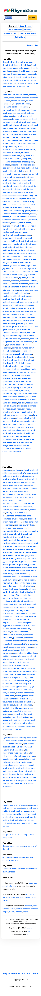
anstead (25, 97)
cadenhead (27, 506)
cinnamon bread (15, 744)
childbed (6, 165)
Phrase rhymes (10, 33)
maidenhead (17, 601)
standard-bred (14, 689)
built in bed (7, 506)
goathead (14, 232)
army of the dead (21, 805)
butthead (11, 159)
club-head (21, 168)
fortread (14, 222)
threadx (28, 83)
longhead (15, 280)
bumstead (7, 155)
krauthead (16, 271)
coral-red (18, 525)
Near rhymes (25, 26)
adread (19, 94)
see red (20, 351)
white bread (29, 439)
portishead (23, 650)
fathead (25, 213)
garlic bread (8, 555)
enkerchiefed (8, 750)
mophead (17, 293)
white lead (7, 442)
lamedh (6, 274)
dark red (12, 189)
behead (15, 119)
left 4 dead (19, 592)
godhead (23, 232)
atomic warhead (13, 808)
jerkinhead (11, 586)
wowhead (7, 451)
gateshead (7, 229)
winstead (18, 445)
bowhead (33, 134)
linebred (6, 277)
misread (6, 290)
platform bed (27, 644)
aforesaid (27, 473)
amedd (5, 97)
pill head (29, 314)
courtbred (24, 177)
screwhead (23, 348)
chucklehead (30, 519)
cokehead (7, 174)
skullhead (16, 366)
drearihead (7, 537)
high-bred (20, 247)
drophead (31, 204)
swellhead (12, 403)
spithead (28, 381)
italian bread (29, 759)
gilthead (25, 229)
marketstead (8, 604)
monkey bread (22, 610)
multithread (19, 616)
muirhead (15, 296)
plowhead (15, 320)
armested (15, 476)
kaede (35, 68)
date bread (21, 189)
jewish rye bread (10, 762)
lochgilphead (28, 595)
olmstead (23, 305)
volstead (12, 427)
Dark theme (27, 987)
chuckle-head (17, 519)
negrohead (7, 622)
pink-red (14, 317)
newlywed (27, 622)
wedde (15, 86)
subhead (22, 396)
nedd (22, 71)
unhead (6, 421)
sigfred (17, 363)
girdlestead (19, 558)
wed (4, 86)
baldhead (7, 107)
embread (6, 213)
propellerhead (14, 768)
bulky (34, 897)
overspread (8, 634)
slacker (6, 908)
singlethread (17, 677)
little (8, 897)
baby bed (33, 479)
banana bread (17, 740)
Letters (29, 928)
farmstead (16, 213)
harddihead (27, 567)
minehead (15, 287)
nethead (6, 302)
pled (4, 74)
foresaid (33, 219)
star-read (25, 390)
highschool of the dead (24, 820)
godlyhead (25, 561)
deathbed (28, 192)
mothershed (20, 613)
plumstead (24, 320)
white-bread (25, 436)
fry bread (15, 226)
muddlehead (8, 616)
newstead (14, 302)
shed (30, 77)
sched (5, 77)
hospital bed (8, 759)
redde (29, 74)
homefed (21, 253)
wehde (22, 86)
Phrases (27, 29)
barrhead (16, 110)
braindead (7, 140)
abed (5, 94)
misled (32, 287)
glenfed (6, 232)
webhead (26, 430)
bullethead (17, 506)
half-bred (15, 241)
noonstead (33, 302)
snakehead (13, 372)
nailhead (12, 299)
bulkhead (16, 152)
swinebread (29, 692)
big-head (33, 119)
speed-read (19, 381)
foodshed (16, 219)
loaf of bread (16, 595)
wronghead (16, 451)
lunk (35, 905)
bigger (28, 897)
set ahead (27, 671)
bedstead (17, 116)
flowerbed (7, 552)
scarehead (7, 348)
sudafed (19, 692)
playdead (31, 317)
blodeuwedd (11, 491)
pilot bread (32, 641)
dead (31, 62)
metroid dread (18, 607)
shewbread (8, 357)
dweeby (19, 912)
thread (21, 83)
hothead (33, 259)
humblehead (13, 580)
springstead (18, 387)
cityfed (25, 522)
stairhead (7, 390)
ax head (29, 101)
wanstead (21, 427)
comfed (21, 174)
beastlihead (30, 482)
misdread (24, 287)
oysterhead (28, 634)
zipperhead (17, 729)
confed (35, 174)
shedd (35, 77)
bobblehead (8, 494)
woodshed (17, 448)
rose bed (34, 338)
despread (14, 198)
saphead (20, 345)
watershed (27, 717)
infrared (31, 580)
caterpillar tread (20, 814)
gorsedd (27, 235)
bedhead (30, 113)
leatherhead (8, 592)
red (19, 74)
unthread (7, 424)
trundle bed (8, 705)
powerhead (7, 653)
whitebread (7, 439)
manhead (6, 284)
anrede (18, 97)
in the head (25, 583)
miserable (15, 897)
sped (21, 80)
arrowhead (13, 479)
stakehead (16, 390)
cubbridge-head (9, 528)
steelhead (7, 393)
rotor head (16, 665)
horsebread (27, 256)
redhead (22, 332)
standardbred (26, 689)
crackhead (12, 180)
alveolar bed (8, 805)
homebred (11, 253)
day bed (30, 189)
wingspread (8, 445)
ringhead (22, 335)
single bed (28, 677)
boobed (6, 134)
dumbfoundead (9, 540)
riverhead (26, 662)
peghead (33, 311)
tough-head (16, 409)
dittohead (18, 531)
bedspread (7, 116)
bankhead (16, 107)
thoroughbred (21, 696)
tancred (21, 403)
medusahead (8, 765)
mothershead (8, 613)
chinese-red (22, 513)
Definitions (20, 37)
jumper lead (8, 589)
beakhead (12, 113)
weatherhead (18, 720)
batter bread (19, 482)
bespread (24, 119)
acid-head (16, 470)
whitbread (14, 436)
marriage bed (20, 604)
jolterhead (30, 586)
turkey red (27, 705)
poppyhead (12, 650)
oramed (6, 628)
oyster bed (7, 638)
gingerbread (8, 558)
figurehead (18, 549)
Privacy (21, 973)
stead (33, 80)
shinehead (18, 357)
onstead (30, 305)
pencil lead (18, 638)
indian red (18, 759)
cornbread (7, 177)
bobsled (15, 131)
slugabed (29, 680)
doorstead (31, 198)
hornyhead (25, 576)
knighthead (31, 268)
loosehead (24, 280)
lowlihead (28, 598)
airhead (32, 94)
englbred (6, 543)
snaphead (23, 372)
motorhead (31, 613)
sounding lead (25, 683)
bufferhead (18, 503)
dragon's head (13, 534)
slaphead (6, 369)
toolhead (6, 409)
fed (24, 65)
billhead (14, 122)
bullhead (25, 152)
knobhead (7, 271)
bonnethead (19, 494)
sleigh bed (15, 369)
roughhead (7, 342)
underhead (26, 711)
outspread (29, 308)
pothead (11, 323)
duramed (32, 540)
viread (30, 424)
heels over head (28, 756)
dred (11, 65)
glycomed (7, 561)
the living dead (20, 780)
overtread (18, 634)
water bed (7, 720)
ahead (25, 94)
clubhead (30, 168)
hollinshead (24, 573)
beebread (7, 119)
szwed (10, 83)
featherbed (8, 546)
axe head (21, 101)
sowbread (16, 378)
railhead (26, 329)
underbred (7, 711)
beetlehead (18, 485)
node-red (23, 302)
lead (4, 71)
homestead (31, 253)
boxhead (6, 137)
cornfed (16, 177)
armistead (24, 476)
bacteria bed (26, 808)
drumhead (17, 207)
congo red (33, 522)
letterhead (30, 592)
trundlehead (29, 702)
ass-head (6, 101)
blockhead (12, 128)
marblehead (29, 601)
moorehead (23, 290)
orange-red (15, 628)
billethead (7, 488)
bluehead (6, 131)
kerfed (23, 268)
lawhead (13, 274)
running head (19, 668)
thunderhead (15, 699)
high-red (28, 247)
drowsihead (18, 537)
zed (27, 86)
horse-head (16, 256)
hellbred (11, 247)
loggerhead (8, 598)
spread (27, 80)
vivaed (5, 427)
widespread (18, 442)
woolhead (27, 448)
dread (5, 65)
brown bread (29, 149)
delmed (6, 198)
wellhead (30, 433)
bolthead (23, 131)
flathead (24, 216)
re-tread (14, 332)
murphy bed (30, 616)
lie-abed (21, 274)
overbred (6, 631)
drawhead (25, 201)
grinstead (17, 238)
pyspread (34, 326)
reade (15, 74)
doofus (12, 908)
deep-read (23, 195)
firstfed (33, 213)
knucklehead (19, 589)
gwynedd (6, 241)
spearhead (27, 378)
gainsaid (32, 226)
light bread (30, 274)
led (8, 71)
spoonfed (7, 384)
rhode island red (19, 771)
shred (5, 80)
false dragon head (21, 753)
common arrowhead (20, 817)
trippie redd (18, 702)
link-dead (14, 277)
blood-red (22, 128)
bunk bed (16, 155)
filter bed (28, 549)
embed (34, 210)
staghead (28, 387)
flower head (18, 552)
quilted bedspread (28, 768)
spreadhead (29, 384)
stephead (17, 393)
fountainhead (31, 552)
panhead (25, 311)
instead (6, 265)
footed (5, 900)
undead (25, 418)
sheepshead (18, 354)
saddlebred (31, 668)
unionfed (6, 714)
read (9, 74)
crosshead (7, 186)
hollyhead (7, 576)
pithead (22, 317)
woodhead (7, 448)
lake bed (34, 271)
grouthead (27, 238)
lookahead (18, 598)
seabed (13, 351)
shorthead (18, 360)
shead (24, 77)
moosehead (8, 293)
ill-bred (14, 262)
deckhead (14, 195)
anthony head (25, 737)
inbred (28, 262)
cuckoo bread (22, 528)
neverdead (17, 622)
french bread (25, 222)
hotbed (25, 259)
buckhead (7, 152)
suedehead (31, 396)
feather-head (32, 543)
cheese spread (28, 162)
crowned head (19, 186)
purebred (16, 326)
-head (5, 62)
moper (5, 912)
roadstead (7, 338)
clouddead (11, 168)
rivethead (7, 665)
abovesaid (7, 470)
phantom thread (20, 641)
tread (35, 83)
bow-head (23, 134)
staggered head (20, 686)
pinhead (6, 317)
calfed (18, 159)
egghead (26, 210)
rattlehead (29, 659)
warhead (30, 427)
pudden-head (18, 653)
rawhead (6, 332)
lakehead (26, 271)
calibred (6, 509)
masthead (23, 284)
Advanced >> (32, 45)
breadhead (27, 140)
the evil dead (8, 780)
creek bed (7, 183)
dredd (16, 65)
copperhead (8, 525)
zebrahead (7, 729)
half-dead (25, 241)
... (26, 912)
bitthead (22, 122)
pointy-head (26, 647)
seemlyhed (17, 671)
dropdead (22, 204)
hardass (34, 908)
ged (14, 68)
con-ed (28, 174)
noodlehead (18, 625)
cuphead (29, 186)
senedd (27, 351)
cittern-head (8, 522)
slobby (12, 912)
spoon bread (17, 384)
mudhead (6, 296)
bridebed (31, 143)
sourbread (25, 375)
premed (19, 323)
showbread (8, 363)
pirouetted (7, 644)
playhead (6, 320)
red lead (31, 332)
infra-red (23, 580)
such (22, 897)
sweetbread (23, 399)
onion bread (29, 625)
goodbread (18, 235)
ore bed (12, 308)
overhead (23, 631)
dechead (6, 195)
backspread (7, 104)
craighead (30, 180)
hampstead (7, 244)
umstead (10, 418)
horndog (28, 905)
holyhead (16, 576)
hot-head (17, 259)
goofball (26, 908)
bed (10, 62)
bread (20, 62)
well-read (12, 433)
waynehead (16, 430)
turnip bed (7, 708)
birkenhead (24, 488)
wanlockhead (26, 714)
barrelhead (8, 482)
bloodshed (32, 128)
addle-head (7, 473)
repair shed (7, 662)
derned (32, 894)
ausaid (14, 101)
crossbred (26, 183)
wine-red (28, 442)
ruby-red (25, 665)
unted (33, 421)
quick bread (8, 329)
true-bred (11, 415)
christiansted (20, 516)
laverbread (30, 589)
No (29, 931)
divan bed (27, 531)
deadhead (7, 192)
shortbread (8, 360)
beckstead (21, 113)
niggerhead (7, 625)
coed (28, 171)
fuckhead (23, 226)
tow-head (26, 409)
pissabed (16, 644)
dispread (22, 198)
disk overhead (26, 747)
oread (5, 308)
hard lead (27, 244)
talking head (8, 696)
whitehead (18, 439)
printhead (28, 323)
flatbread (14, 216)
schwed (11, 77)
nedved (20, 299)
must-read (24, 296)
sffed (34, 671)
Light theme (14, 987)
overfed (15, 631)
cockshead (21, 171)
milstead (6, 287)
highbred (6, 250)
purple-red (19, 656)
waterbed (7, 717)
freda (9, 68)
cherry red (11, 513)
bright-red (18, 146)
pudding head (8, 656)
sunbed (6, 399)
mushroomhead (9, 619)
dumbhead (7, 210)
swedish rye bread (29, 777)
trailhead (25, 412)
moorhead (33, 290)
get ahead (19, 555)
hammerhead (15, 567)
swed (5, 83)
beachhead (25, 110)
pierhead (6, 314)
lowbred (33, 280)
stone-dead (27, 393)
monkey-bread (9, 610)
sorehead (16, 375)
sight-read (25, 363)
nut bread (13, 305)
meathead (33, 284)
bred (26, 62)
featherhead (19, 546)
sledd (15, 80)
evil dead (22, 543)
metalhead (7, 607)
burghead (25, 155)
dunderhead (22, 540)
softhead (32, 372)
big (4, 897)
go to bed (23, 564)
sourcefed (7, 378)
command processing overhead (16, 857)
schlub (19, 908)
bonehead (32, 131)
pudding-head (31, 653)
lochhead (6, 280)
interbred (15, 583)
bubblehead (22, 500)
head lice (15, 570)
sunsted (13, 399)
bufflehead (29, 503)
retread (13, 335)
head (26, 68)
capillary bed (21, 811)
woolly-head (19, 726)
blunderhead (23, 491)
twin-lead (28, 415)
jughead (6, 268)
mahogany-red (23, 823)
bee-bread (27, 116)
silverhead (7, 677)
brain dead (17, 140)
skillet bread (8, 680)
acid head (34, 470)
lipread (30, 277)
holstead (25, 250)
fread (33, 65)
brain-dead (25, 137)
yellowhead (30, 726)
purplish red (30, 656)
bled (15, 62)
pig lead (21, 314)
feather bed (31, 546)
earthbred (17, 210)
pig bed (14, 314)
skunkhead (25, 366)
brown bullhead (9, 500)
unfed (32, 418)
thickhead (11, 406)
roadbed (30, 335)
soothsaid (7, 375)
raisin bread (19, 659)
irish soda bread (9, 823)
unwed (15, 424)
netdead (27, 299)
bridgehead (8, 146)
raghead (17, 329)
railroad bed (8, 659)
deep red (33, 195)
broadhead (28, 146)
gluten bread (30, 558)
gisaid (31, 229)
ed (20, 65)
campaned (14, 509)
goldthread (8, 235)
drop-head (12, 204)
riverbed (17, 662)
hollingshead (13, 573)
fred (4, 68)
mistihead (29, 607)
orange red (25, 628)
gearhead (16, 229)
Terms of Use (32, 973)
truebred (19, 415)
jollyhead (21, 586)
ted (15, 83)
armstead (34, 97)
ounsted (19, 308)
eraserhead (19, 750)
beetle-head (8, 485)
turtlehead (17, 708)
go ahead (13, 564)
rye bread (10, 345)
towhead (16, 412)
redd (24, 74)
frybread (6, 226)
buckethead (8, 503)
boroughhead (31, 494)
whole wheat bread (16, 723)
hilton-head (25, 570)
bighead (6, 122)
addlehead (17, 473)
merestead (31, 604)
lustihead (6, 601)
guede (20, 68)
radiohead (7, 771)
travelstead (7, 702)
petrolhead (7, 641)
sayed (27, 345)
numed (5, 305)
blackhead (7, 125)
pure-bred (7, 326)
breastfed (13, 143)
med (13, 71)
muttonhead (23, 619)
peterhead (28, 638)
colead (14, 174)
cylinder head (29, 744)
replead (6, 335)
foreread (24, 219)
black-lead (31, 122)
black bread (28, 125)
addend (11, 94)
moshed (25, 293)
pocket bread (14, 647)
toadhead (32, 406)
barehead (7, 110)
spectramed (8, 686)
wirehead (29, 723)
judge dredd (31, 265)
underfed (17, 711)
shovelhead (28, 360)
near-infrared (20, 765)
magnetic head (24, 762)
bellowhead (29, 485)
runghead (28, 342)
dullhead (26, 207)
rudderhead (8, 668)
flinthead (32, 216)
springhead (7, 387)
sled (10, 80)
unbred (18, 418)
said (35, 74)
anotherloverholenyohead (14, 869)
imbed (21, 262)
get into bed (15, 756)
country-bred (28, 525)
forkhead (6, 222)
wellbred (21, 433)
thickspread (22, 406)
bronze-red (17, 497)
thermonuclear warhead (13, 846)
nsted (33, 71)
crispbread (16, 183)
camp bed (26, 159)
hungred (6, 262)
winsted (26, 445)
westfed (6, 436)
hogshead (15, 250)
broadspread (8, 149)
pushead (25, 326)
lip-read (22, 277)
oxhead (6, 311)
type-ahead (28, 708)
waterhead (17, 717)
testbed (29, 403)
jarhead (13, 265)
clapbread (27, 165)
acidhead (25, 470)
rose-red (16, 338)
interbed (6, 583)
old (27, 894)
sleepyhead (19, 680)
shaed (18, 77)
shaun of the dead (16, 774)
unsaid (27, 421)
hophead (6, 256)
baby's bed (23, 479)
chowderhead (8, 516)
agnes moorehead (10, 737)
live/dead (6, 595)
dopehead (7, 201)
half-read (33, 241)
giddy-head (29, 555)
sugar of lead (14, 777)
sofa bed (14, 683)
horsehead (7, 259)
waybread (7, 430)
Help (5, 973)
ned (18, 71)
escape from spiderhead (13, 834)
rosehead (25, 338)
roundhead (18, 342)
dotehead (16, 201)
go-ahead (16, 561)
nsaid (28, 71)
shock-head (28, 357)
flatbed (6, 216)
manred (14, 284)
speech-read (8, 381)
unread (20, 421)
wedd (9, 86)
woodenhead (8, 726)
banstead (25, 107)
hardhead (17, 244)
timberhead (26, 699)
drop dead (7, 207)
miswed (14, 290)
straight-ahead (9, 692)
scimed (15, 348)
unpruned (15, 714)
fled (28, 65)
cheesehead (16, 162)
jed (30, 68)
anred (11, 97)
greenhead (8, 238)
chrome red (16, 165)
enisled (14, 543)
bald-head (26, 104)
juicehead (15, 268)
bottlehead (7, 497)
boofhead (14, 134)
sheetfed (28, 354)
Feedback (12, 973)
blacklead (17, 125)
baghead (17, 104)
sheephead (7, 354)
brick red (22, 143)
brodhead (18, 149)
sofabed (6, 683)
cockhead (12, 171)
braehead (15, 137)
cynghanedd (8, 531)
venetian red (21, 783)
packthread (15, 311)
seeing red (7, 671)
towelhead (7, 412)
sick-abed (31, 674)
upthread (23, 424)
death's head (18, 192)
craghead (21, 180)
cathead (6, 162)
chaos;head (24, 509)
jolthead (21, 265)
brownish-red (29, 497)
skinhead (7, 366)
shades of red (8, 674)
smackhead (25, 369)
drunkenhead (29, 537)
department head (11, 747)
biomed (15, 488)
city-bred (17, 522)
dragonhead (26, 534)
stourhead (12, 396)
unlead (13, 421)
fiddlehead (7, 549)
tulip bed (18, 705)
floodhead (7, 219)
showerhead (20, 674)
